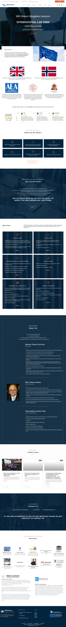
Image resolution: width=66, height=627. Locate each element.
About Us (28, 5)
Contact (49, 5)
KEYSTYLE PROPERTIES (40, 584)
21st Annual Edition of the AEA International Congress (12, 474)
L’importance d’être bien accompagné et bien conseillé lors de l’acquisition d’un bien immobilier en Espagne (53, 476)
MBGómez (9, 611)
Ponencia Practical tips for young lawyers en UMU (32, 474)
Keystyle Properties (54, 594)
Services (33, 5)
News (45, 5)
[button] (63, 118)
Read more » (6, 480)
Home (24, 5)
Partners (40, 5)
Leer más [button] (34, 121)
